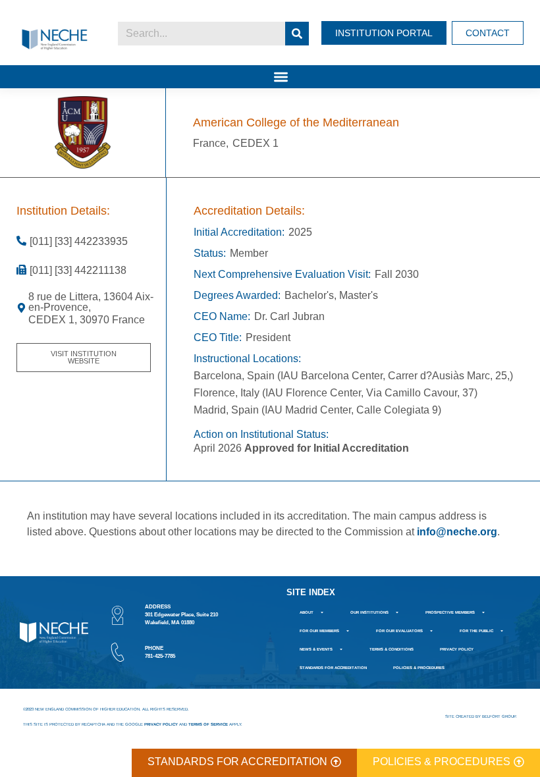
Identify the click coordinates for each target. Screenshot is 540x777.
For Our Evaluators (399, 631)
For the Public (476, 631)
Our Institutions (369, 612)
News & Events (316, 649)
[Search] (297, 33)
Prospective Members (450, 612)
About (306, 612)
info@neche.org (457, 531)
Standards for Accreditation (333, 668)
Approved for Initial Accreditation (326, 448)
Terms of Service (208, 724)
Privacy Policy (456, 649)
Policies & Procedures (419, 668)
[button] (280, 76)
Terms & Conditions (391, 649)
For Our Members (319, 631)
